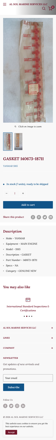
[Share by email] (51, 217)
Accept (11, 432)
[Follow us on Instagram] (17, 406)
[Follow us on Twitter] (11, 406)
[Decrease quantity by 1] (6, 193)
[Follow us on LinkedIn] (23, 406)
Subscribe (13, 387)
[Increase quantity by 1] (23, 193)
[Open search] (44, 8)
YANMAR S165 (10, 165)
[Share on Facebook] (33, 217)
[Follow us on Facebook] (5, 406)
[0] (50, 8)
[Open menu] (4, 4)
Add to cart (28, 205)
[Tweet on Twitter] (45, 217)
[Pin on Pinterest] (39, 217)
